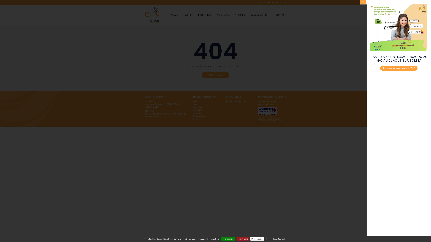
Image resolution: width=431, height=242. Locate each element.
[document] (215, 121)
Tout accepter (228, 239)
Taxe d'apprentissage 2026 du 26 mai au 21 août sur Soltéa (399, 58)
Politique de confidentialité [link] (276, 239)
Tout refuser (243, 239)
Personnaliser (257, 239)
